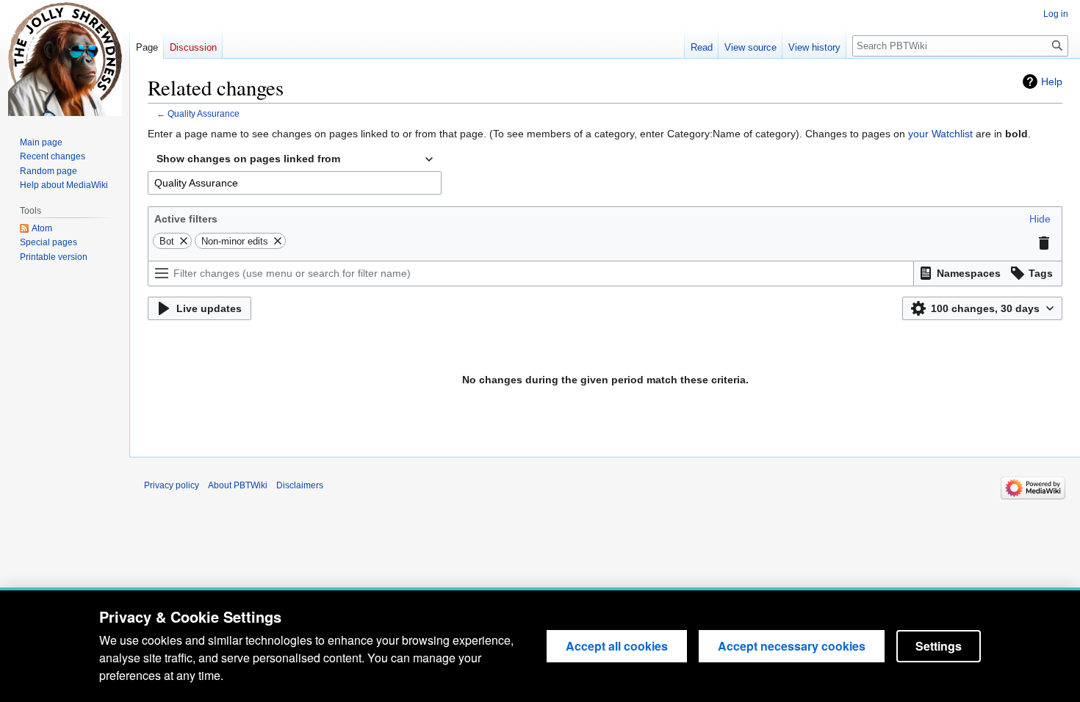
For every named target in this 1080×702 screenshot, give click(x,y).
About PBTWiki (237, 485)
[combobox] (295, 159)
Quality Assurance (204, 113)
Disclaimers (299, 485)
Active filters (185, 219)
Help (1051, 81)
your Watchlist (940, 134)
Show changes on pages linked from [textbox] (248, 158)
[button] (1040, 219)
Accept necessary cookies (791, 645)
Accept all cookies (617, 645)
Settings (938, 645)
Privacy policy (171, 485)
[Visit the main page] (64, 58)
